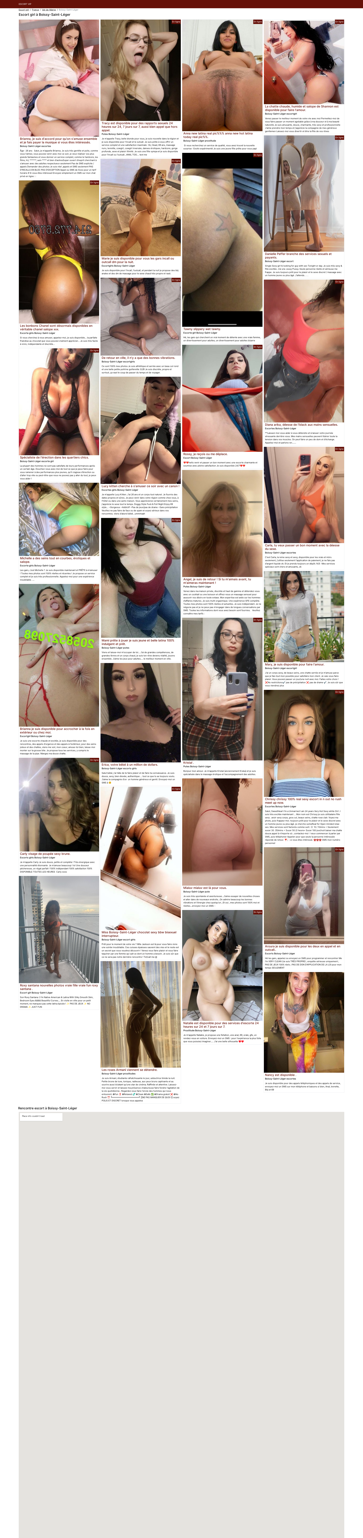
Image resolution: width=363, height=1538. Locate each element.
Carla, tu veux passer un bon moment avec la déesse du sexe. (302, 547)
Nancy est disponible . (280, 1075)
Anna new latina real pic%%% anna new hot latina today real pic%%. (218, 135)
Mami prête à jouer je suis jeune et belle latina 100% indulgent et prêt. (138, 642)
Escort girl (24, 9)
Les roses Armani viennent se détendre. (130, 1070)
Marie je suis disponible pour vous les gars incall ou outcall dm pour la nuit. (138, 260)
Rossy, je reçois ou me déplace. (205, 454)
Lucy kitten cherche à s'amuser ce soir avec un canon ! (140, 486)
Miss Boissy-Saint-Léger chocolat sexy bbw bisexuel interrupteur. (139, 934)
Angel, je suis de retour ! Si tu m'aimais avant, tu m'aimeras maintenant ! (217, 581)
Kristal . (188, 762)
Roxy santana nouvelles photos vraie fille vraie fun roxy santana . (59, 987)
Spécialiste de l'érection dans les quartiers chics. (54, 457)
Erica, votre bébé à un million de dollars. (130, 764)
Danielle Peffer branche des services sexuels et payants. (298, 255)
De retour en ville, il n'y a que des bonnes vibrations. (138, 358)
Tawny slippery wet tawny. (202, 329)
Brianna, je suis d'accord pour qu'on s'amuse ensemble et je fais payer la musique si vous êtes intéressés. (58, 140)
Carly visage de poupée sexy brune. (45, 854)
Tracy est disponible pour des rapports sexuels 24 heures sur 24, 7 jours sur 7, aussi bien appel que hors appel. (139, 126)
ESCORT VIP (25, 4)
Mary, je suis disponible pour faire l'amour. (294, 664)
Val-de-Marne (49, 9)
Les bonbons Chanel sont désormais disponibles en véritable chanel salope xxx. (56, 327)
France (35, 9)
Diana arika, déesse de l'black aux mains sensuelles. (301, 424)
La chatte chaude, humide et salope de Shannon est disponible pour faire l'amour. (302, 108)
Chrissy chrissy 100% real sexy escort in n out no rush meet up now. (303, 800)
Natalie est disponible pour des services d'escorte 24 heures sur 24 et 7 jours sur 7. (221, 1024)
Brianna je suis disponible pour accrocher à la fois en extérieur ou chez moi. (57, 730)
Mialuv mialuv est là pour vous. (205, 888)
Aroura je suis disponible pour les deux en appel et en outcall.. (302, 948)
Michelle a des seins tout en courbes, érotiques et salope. (55, 560)
